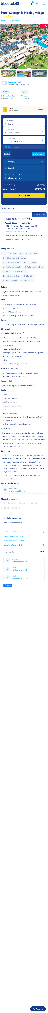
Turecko (3, 21)
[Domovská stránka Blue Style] (10, 4)
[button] (24, 84)
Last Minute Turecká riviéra (13, 545)
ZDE (28, 239)
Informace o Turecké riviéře (13, 541)
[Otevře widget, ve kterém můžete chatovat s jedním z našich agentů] (38, 1009)
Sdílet (9, 585)
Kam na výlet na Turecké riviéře (14, 536)
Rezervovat (24, 196)
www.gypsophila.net (17, 491)
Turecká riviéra (14, 21)
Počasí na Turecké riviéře (12, 532)
